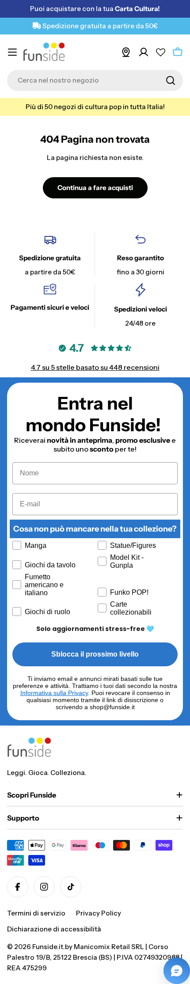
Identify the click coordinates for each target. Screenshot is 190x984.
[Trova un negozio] (126, 52)
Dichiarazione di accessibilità (54, 929)
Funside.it (47, 946)
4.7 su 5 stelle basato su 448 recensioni (95, 367)
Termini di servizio (36, 913)
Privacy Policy (98, 913)
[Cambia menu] (12, 52)
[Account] (143, 52)
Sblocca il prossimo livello (95, 654)
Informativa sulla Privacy (54, 692)
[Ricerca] (170, 80)
